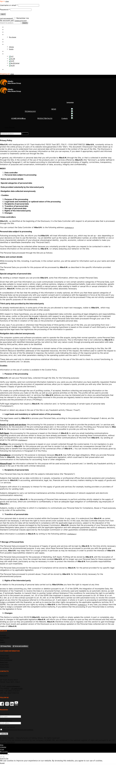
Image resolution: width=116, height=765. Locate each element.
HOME (7, 27)
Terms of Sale (4, 655)
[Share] (3, 754)
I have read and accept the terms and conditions (18, 730)
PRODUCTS (9, 39)
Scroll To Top (4, 758)
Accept (2, 763)
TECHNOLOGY (10, 34)
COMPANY (9, 29)
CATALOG (8, 42)
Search (24, 23)
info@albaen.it (69, 227)
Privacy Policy (6, 646)
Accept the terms (7, 727)
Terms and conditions (21, 646)
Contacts (8, 51)
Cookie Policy (4, 664)
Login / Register (10, 69)
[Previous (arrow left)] (1, 756)
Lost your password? (6, 18)
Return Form (4, 662)
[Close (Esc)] (1, 754)
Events (11, 49)
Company (3, 635)
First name (4, 714)
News (2, 640)
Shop (6, 32)
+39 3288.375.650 (17, 688)
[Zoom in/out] (8, 754)
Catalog (2, 642)
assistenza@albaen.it (13, 686)
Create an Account (21, 20)
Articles (11, 47)
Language (8, 54)
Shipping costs (4, 658)
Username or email (9, 5)
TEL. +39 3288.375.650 (7, 76)
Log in (3, 14)
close (7, 1)
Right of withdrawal (6, 660)
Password (5, 9)
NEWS (7, 44)
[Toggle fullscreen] (6, 754)
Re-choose (12, 37)
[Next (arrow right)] (3, 756)
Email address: (6, 721)
